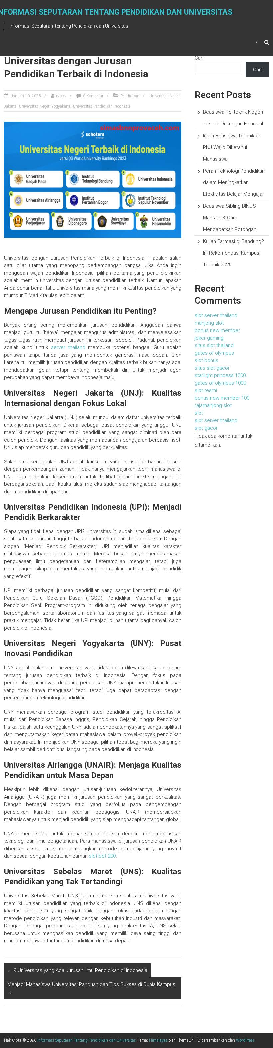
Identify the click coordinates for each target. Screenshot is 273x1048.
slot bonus (206, 360)
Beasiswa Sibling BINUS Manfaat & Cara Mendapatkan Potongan (229, 217)
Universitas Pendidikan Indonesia (101, 106)
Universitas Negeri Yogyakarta (45, 106)
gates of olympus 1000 (220, 383)
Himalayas (158, 1040)
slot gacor (206, 428)
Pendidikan (129, 96)
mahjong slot (209, 323)
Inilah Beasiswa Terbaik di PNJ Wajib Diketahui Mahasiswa (231, 147)
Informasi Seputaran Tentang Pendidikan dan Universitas (86, 1040)
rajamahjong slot (213, 405)
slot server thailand (216, 315)
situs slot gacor (212, 368)
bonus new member (217, 330)
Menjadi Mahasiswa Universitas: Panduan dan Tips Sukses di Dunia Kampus (91, 988)
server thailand (68, 347)
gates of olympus (214, 353)
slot (199, 413)
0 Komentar (93, 96)
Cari (199, 58)
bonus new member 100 (222, 398)
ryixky (61, 96)
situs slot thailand (214, 345)
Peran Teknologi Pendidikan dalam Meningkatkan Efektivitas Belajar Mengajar (234, 182)
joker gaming (209, 338)
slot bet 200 (102, 856)
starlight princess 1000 (220, 375)
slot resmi (206, 390)
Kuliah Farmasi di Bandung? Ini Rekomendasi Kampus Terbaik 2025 (233, 253)
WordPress (245, 1040)
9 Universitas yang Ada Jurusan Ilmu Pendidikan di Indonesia (77, 970)
